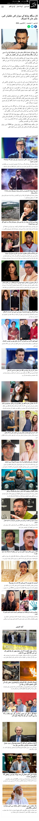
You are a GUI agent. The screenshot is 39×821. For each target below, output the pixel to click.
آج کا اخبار (20, 6)
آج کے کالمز (12, 6)
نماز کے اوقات (15, 1)
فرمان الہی (23, 1)
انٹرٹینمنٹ (29, 23)
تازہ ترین (26, 6)
